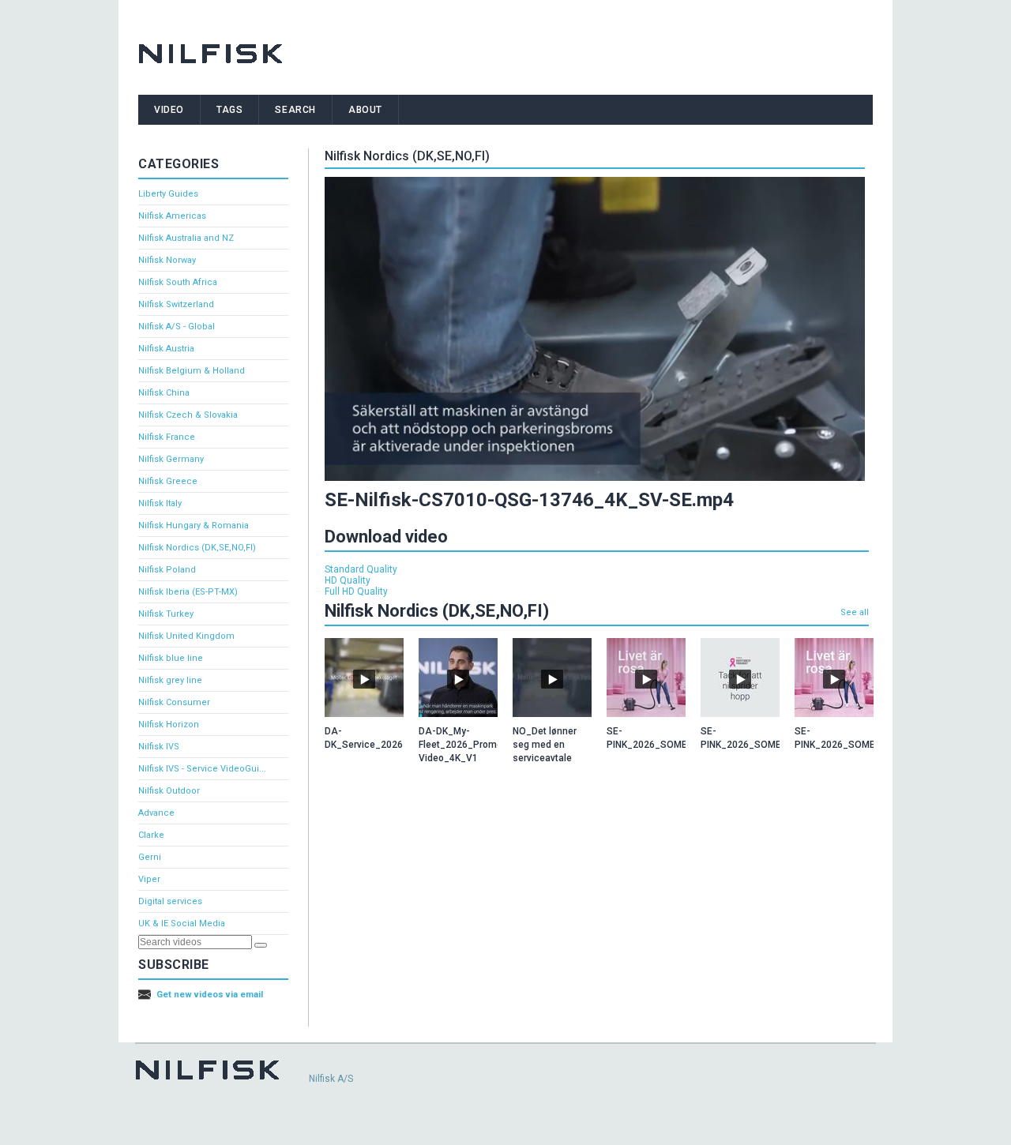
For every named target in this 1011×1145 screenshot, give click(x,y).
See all (854, 612)
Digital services (170, 901)
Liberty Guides (168, 194)
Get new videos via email (209, 994)
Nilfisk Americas (172, 216)
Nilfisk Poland (167, 570)
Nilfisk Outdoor (169, 791)
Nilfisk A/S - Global (176, 326)
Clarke (151, 835)
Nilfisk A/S (331, 1078)
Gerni (149, 857)
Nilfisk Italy (160, 503)
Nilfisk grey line (170, 680)
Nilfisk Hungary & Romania (193, 525)
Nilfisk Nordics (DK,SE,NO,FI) (197, 547)
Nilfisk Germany (171, 459)
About (365, 109)
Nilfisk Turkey (166, 614)
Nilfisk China (164, 393)
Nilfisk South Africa (177, 282)
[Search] (260, 945)
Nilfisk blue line (170, 658)
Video (169, 109)
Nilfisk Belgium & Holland (191, 371)
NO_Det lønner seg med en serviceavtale (545, 745)
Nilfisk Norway (167, 260)
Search (295, 109)
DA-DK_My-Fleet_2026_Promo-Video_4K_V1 (462, 745)
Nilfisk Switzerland (176, 304)
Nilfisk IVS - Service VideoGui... (202, 769)
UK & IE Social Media (181, 923)
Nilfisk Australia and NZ (186, 238)
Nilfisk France (166, 437)
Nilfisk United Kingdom (186, 636)
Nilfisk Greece (167, 481)
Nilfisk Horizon (168, 724)
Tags (229, 109)
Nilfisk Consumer (174, 702)
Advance (156, 813)
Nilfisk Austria (166, 349)
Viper (149, 879)
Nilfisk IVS (158, 746)
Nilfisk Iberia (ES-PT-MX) (188, 592)
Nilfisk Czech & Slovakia (188, 415)
